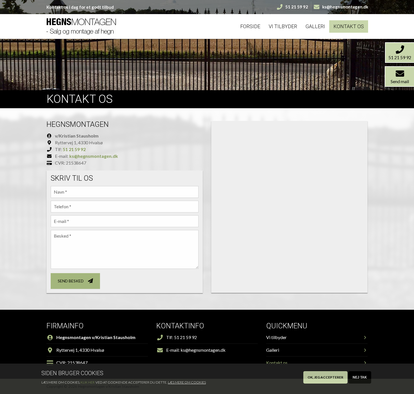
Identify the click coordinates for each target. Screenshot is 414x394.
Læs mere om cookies (187, 382)
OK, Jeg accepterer (325, 377)
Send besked (71, 280)
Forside (250, 26)
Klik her (88, 382)
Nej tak (360, 377)
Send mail (400, 81)
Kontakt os (348, 26)
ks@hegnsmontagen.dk (93, 156)
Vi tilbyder (283, 26)
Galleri (315, 26)
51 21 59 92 (74, 149)
